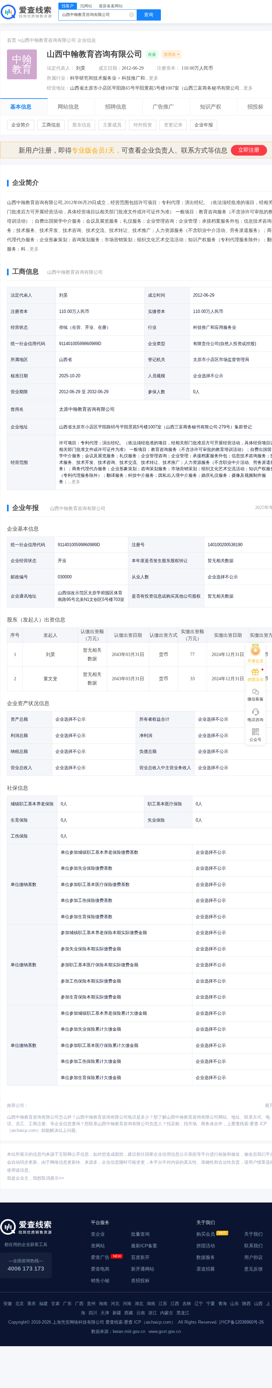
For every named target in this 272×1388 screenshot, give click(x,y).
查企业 (98, 1234)
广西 (79, 1303)
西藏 (128, 1312)
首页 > (13, 40)
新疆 (116, 1312)
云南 (140, 1312)
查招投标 (140, 1280)
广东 (67, 1303)
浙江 (152, 1312)
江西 (174, 1303)
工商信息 (51, 124)
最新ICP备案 (144, 1245)
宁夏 (210, 1303)
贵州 (91, 1303)
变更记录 (173, 124)
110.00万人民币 (197, 68)
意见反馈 (253, 1269)
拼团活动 (205, 1245)
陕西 (246, 1303)
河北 (115, 1303)
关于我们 (253, 1234)
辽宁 (198, 1303)
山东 (234, 1303)
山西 (258, 1303)
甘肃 (55, 1303)
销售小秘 (100, 1280)
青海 (222, 1303)
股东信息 (81, 124)
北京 (19, 1303)
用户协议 (253, 1257)
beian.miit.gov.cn (129, 1331)
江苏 (163, 1303)
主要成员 (112, 124)
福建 (43, 1303)
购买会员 (205, 1234)
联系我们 (253, 1245)
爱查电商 (100, 1269)
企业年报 (203, 124)
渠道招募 (205, 1269)
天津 (105, 1312)
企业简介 (20, 124)
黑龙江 (182, 1312)
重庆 (31, 1303)
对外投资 (142, 124)
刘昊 (80, 68)
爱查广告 (100, 1257)
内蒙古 (166, 1312)
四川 (93, 1312)
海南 (103, 1303)
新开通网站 (142, 1269)
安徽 (7, 1303)
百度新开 (140, 1257)
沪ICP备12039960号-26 (241, 1322)
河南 (127, 1303)
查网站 (98, 1245)
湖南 (151, 1303)
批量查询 (140, 1234)
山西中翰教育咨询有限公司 (48, 40)
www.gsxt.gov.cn (165, 1331)
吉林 (186, 1303)
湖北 (139, 1303)
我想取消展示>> (48, 1178)
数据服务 (205, 1257)
